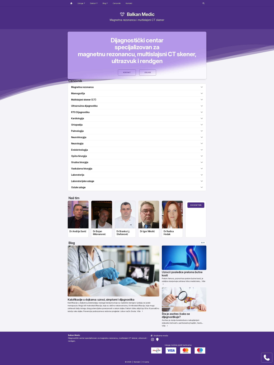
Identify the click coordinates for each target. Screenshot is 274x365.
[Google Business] (157, 339)
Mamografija (78, 93)
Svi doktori (195, 205)
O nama (145, 362)
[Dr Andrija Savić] (78, 215)
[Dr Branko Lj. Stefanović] (125, 215)
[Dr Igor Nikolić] (148, 215)
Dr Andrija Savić (77, 231)
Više (138, 311)
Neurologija (77, 143)
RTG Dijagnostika (80, 112)
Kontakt (129, 3)
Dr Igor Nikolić (147, 231)
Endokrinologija (79, 149)
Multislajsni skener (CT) (83, 99)
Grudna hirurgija (79, 162)
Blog (203, 242)
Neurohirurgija (78, 137)
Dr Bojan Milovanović (99, 232)
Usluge (147, 72)
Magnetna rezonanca (82, 87)
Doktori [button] (93, 3)
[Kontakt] (266, 357)
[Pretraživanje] (203, 3)
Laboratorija (77, 174)
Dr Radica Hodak (169, 232)
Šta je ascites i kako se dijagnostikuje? (176, 315)
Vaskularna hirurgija (81, 168)
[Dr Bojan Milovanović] (101, 215)
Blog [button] (104, 3)
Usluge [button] (80, 3)
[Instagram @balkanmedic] (152, 339)
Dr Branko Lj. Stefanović (123, 232)
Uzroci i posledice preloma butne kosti (182, 273)
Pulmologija (77, 131)
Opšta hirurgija (79, 156)
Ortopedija (77, 124)
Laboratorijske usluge (82, 181)
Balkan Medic (140, 14)
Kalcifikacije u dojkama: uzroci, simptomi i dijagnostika (101, 299)
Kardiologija (77, 118)
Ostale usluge (78, 187)
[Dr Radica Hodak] (172, 215)
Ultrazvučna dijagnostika (84, 105)
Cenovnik (117, 3)
